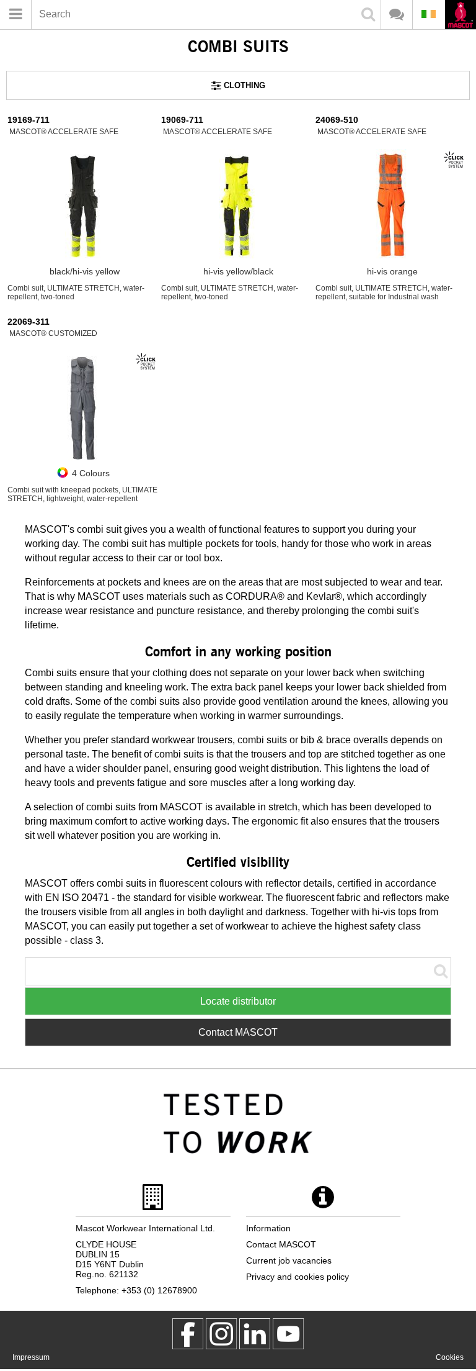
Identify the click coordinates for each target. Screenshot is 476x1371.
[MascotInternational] (288, 1333)
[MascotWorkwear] (187, 1333)
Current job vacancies (289, 1260)
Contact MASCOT (238, 1032)
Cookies (450, 1357)
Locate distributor (238, 1001)
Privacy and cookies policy (297, 1277)
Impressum (31, 1357)
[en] (460, 16)
